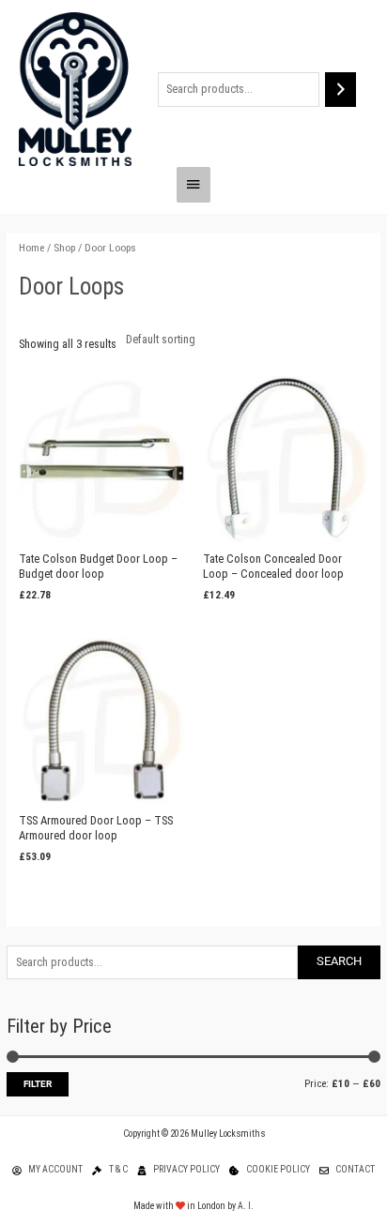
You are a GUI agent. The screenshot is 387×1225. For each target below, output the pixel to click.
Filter (37, 1084)
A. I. (246, 1206)
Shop (64, 247)
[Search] (340, 89)
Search (339, 961)
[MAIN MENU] (193, 185)
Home (31, 247)
